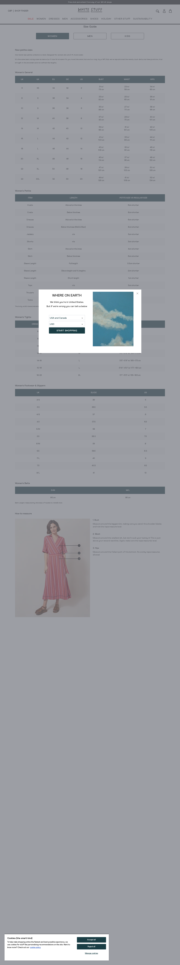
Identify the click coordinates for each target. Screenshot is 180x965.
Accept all (91, 940)
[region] (56, 947)
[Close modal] (137, 293)
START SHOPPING (67, 330)
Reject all (91, 947)
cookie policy (35, 947)
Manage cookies (91, 953)
